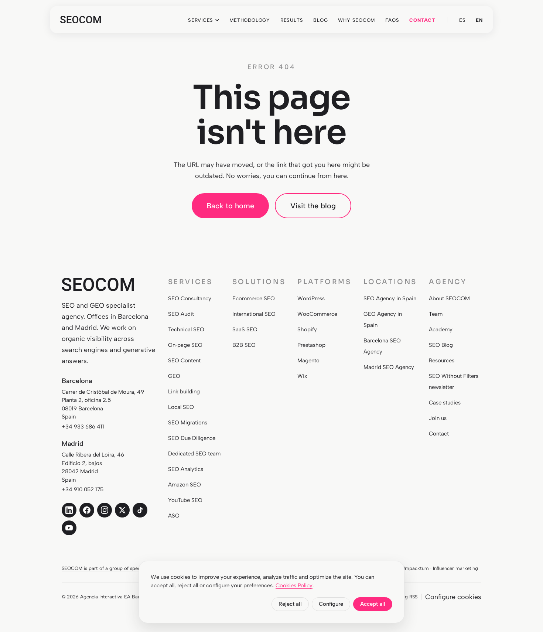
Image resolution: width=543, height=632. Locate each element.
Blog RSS (407, 596)
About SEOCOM (449, 298)
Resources (441, 360)
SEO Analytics (185, 469)
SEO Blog (441, 345)
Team (436, 314)
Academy (440, 329)
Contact (439, 433)
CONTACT (422, 20)
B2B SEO (244, 345)
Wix (302, 376)
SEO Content (184, 360)
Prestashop (311, 345)
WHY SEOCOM (356, 20)
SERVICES (200, 20)
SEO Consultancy (189, 298)
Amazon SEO (184, 484)
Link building (184, 391)
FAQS (392, 20)
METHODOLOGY (249, 20)
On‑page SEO (185, 345)
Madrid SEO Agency (388, 367)
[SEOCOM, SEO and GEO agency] (80, 19)
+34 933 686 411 (83, 426)
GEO (174, 376)
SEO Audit (181, 314)
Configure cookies (453, 597)
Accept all (372, 604)
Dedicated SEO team (194, 453)
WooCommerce (317, 314)
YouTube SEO (185, 500)
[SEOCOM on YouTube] (69, 527)
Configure (331, 604)
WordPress (311, 298)
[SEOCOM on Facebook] (86, 510)
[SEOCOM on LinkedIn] (69, 510)
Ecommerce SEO (253, 298)
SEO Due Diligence (191, 438)
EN (479, 20)
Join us (438, 418)
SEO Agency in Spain (389, 298)
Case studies (445, 402)
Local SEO (181, 407)
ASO (174, 515)
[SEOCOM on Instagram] (104, 510)
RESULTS (291, 20)
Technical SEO (186, 329)
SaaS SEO (244, 329)
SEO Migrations (187, 422)
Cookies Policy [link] (294, 585)
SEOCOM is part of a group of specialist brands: (115, 568)
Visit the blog (313, 205)
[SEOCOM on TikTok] (140, 510)
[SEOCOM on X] (122, 510)
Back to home (230, 205)
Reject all (290, 604)
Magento (308, 360)
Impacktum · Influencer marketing (441, 568)
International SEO (254, 314)
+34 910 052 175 (82, 489)
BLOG (320, 20)
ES (462, 20)
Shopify (307, 329)
